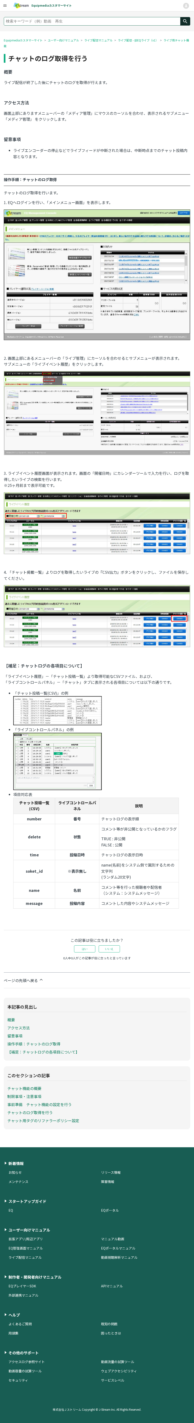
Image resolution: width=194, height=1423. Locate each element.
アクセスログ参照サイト (27, 1361)
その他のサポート (24, 1353)
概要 (11, 1020)
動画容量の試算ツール (25, 1371)
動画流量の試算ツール (117, 1361)
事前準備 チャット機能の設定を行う (39, 1104)
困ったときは (111, 1333)
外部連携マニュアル (23, 1295)
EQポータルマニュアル (118, 1248)
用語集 (13, 1333)
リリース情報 (111, 1172)
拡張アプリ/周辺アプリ (26, 1238)
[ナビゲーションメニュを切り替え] (186, 6)
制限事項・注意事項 (24, 1096)
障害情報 (107, 1181)
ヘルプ (14, 1315)
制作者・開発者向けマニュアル (35, 1277)
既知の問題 (109, 1323)
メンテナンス (18, 1181)
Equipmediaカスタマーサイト (23, 40)
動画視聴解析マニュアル (119, 1257)
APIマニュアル (112, 1286)
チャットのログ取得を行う (30, 1112)
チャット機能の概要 (24, 1088)
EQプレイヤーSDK (22, 1286)
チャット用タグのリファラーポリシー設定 (43, 1120)
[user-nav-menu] (4, 5)
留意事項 (14, 1036)
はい (85, 949)
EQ (11, 1210)
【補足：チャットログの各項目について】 (43, 1052)
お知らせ (15, 1172)
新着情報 (16, 1163)
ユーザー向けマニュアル (63, 40)
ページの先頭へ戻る (21, 980)
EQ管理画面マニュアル (26, 1248)
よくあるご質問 (20, 1323)
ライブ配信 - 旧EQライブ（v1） (138, 40)
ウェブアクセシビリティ (119, 1371)
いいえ (109, 949)
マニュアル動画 (112, 1238)
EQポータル (110, 1210)
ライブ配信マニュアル (98, 40)
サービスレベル (112, 1380)
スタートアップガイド (27, 1201)
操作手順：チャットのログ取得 (33, 1044)
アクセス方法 (18, 1028)
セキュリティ (18, 1380)
